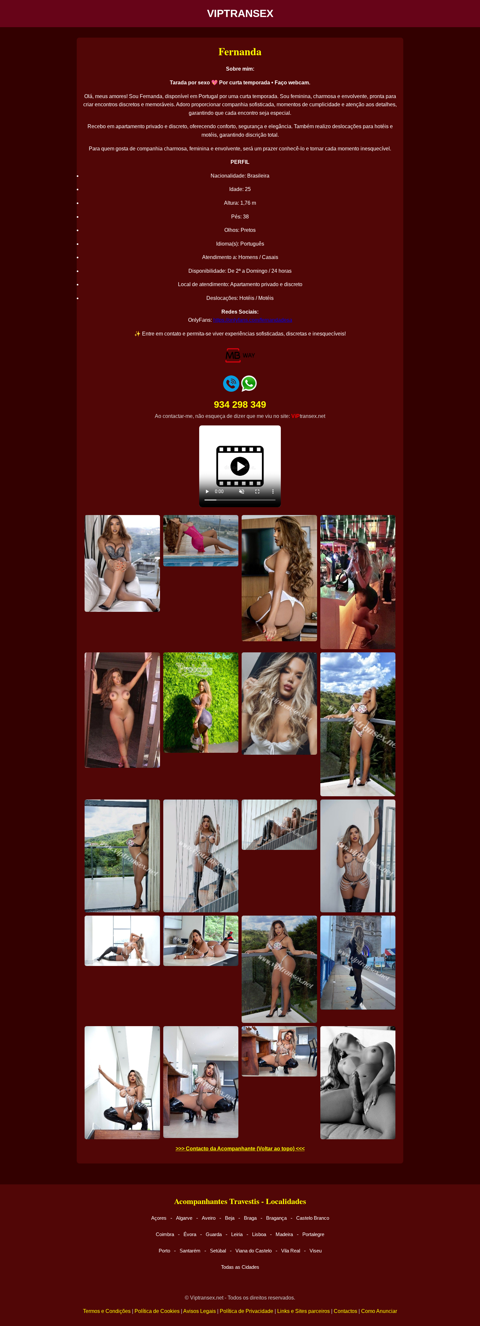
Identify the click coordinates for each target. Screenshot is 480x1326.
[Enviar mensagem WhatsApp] (249, 390)
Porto (164, 1250)
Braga (250, 1218)
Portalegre (313, 1234)
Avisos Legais (199, 1311)
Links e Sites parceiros (303, 1311)
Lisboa (259, 1234)
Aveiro (209, 1218)
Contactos (345, 1311)
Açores (159, 1218)
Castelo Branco (312, 1218)
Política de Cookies (157, 1311)
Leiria (237, 1234)
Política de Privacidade (246, 1311)
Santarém (190, 1250)
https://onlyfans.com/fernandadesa (252, 320)
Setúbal (218, 1250)
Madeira (284, 1234)
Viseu (316, 1250)
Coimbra (165, 1234)
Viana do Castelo (253, 1250)
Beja (229, 1218)
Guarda (214, 1234)
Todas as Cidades (240, 1267)
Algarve (184, 1218)
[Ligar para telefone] (231, 390)
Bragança (276, 1218)
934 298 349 (240, 404)
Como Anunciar (379, 1311)
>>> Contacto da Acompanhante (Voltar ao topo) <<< (240, 1148)
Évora (190, 1234)
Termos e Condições (107, 1311)
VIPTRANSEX (240, 13)
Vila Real (290, 1250)
